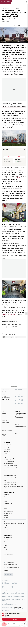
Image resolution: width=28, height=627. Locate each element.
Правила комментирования (19, 417)
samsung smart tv (15, 587)
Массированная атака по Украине (11, 467)
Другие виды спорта (8, 554)
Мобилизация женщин (9, 480)
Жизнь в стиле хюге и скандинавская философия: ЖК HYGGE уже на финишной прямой (20, 5)
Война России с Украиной (10, 458)
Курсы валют (7, 496)
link (15, 396)
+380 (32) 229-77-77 (10, 605)
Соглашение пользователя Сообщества (20, 414)
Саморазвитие (7, 529)
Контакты (17, 422)
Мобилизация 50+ (8, 479)
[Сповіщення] (26, 2)
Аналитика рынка (8, 537)
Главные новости (8, 444)
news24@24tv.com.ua (6, 391)
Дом (2, 5)
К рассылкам (8, 574)
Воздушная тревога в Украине (10, 465)
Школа (5, 525)
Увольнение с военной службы (11, 477)
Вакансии (17, 424)
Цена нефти (6, 494)
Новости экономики (9, 492)
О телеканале (4, 418)
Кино (5, 508)
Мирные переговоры (8, 463)
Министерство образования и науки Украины (14, 523)
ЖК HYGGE (9, 58)
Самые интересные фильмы (10, 509)
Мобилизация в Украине (10, 475)
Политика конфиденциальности (6, 427)
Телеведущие (4, 420)
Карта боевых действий (9, 461)
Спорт (5, 545)
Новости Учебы (8, 521)
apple (15, 583)
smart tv (6, 587)
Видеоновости (7, 449)
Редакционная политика (7, 415)
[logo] (8, 2)
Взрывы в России (8, 469)
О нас (3, 411)
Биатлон (6, 552)
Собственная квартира (9, 5)
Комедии (6, 515)
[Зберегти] (24, 25)
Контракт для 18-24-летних (10, 482)
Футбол (5, 549)
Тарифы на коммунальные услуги (11, 499)
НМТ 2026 (6, 527)
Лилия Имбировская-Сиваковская (12, 18)
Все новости (7, 442)
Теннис (5, 551)
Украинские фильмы (8, 511)
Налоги (5, 501)
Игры (16, 433)
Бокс (5, 547)
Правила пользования (6, 424)
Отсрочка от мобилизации (10, 484)
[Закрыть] (25, 614)
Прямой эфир (7, 447)
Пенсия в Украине (8, 503)
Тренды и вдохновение (9, 541)
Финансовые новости (9, 498)
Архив (16, 428)
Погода (5, 453)
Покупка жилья (7, 539)
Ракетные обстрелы (8, 459)
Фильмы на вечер (8, 513)
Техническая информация (20, 419)
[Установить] (14, 617)
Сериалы (6, 517)
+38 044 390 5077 (18, 391)
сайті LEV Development (8, 314)
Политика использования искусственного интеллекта (7, 431)
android (6, 583)
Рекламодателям (5, 422)
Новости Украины (8, 446)
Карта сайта (17, 431)
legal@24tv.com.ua (17, 607)
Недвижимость (8, 535)
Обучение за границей (9, 531)
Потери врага (7, 470)
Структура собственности (20, 426)
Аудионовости (7, 451)
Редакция (4, 413)
